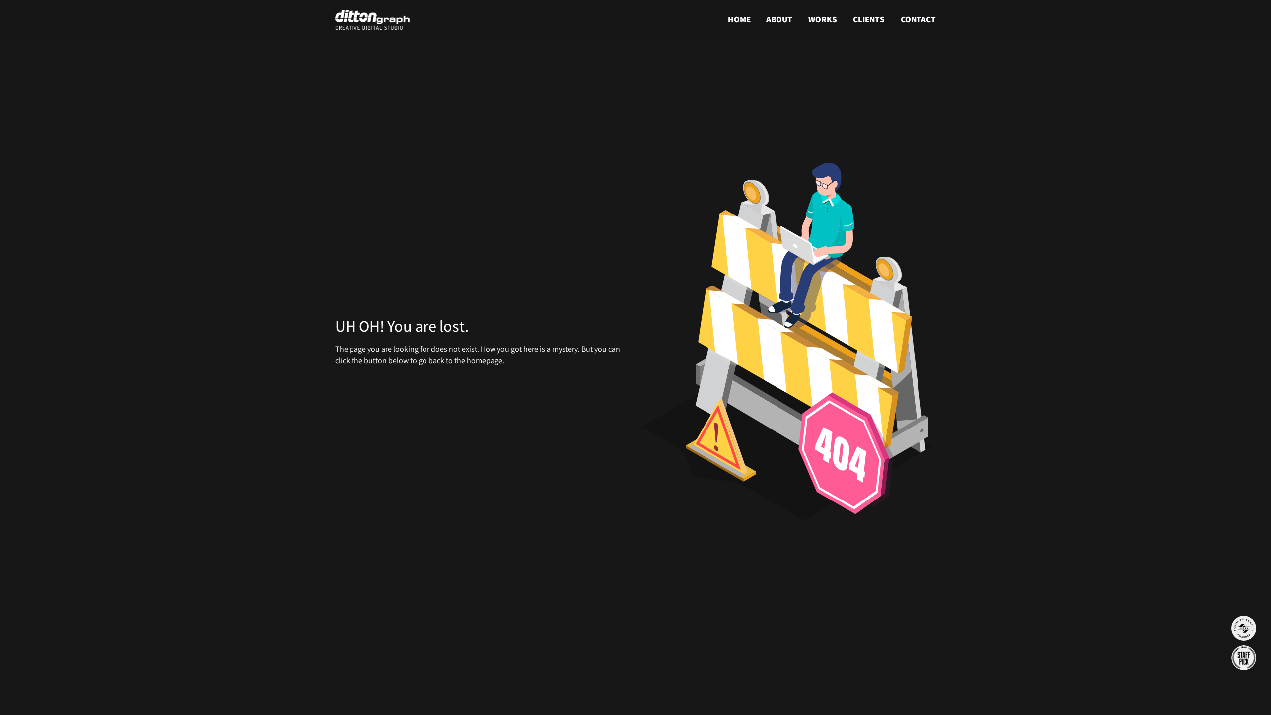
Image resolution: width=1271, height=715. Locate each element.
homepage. (485, 361)
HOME (739, 19)
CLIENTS (869, 19)
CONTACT (918, 19)
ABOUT (779, 19)
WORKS (822, 19)
